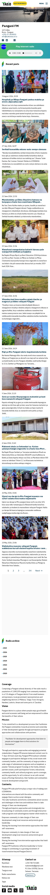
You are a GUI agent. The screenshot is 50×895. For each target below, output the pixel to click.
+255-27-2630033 (9, 34)
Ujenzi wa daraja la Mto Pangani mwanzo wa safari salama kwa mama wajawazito (22, 497)
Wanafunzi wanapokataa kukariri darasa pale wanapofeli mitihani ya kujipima (23, 250)
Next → (39, 570)
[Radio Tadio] (36, 887)
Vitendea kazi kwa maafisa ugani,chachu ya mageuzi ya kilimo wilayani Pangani (22, 300)
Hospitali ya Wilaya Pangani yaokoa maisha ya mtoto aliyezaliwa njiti (23, 100)
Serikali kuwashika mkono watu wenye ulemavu (24, 149)
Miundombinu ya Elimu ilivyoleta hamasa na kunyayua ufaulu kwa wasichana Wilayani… (22, 201)
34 (30, 570)
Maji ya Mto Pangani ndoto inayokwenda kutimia (24, 352)
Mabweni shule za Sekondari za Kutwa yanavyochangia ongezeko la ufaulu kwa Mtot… (24, 447)
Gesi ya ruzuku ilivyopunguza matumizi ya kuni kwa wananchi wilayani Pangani (23, 398)
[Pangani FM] (6, 3)
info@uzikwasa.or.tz (9, 36)
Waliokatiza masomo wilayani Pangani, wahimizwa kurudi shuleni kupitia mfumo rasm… (24, 547)
